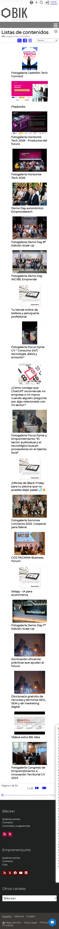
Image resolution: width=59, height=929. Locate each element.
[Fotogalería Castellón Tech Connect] (29, 69)
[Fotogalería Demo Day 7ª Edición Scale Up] (29, 621)
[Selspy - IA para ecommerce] (29, 588)
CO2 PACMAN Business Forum (27, 559)
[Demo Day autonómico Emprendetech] (29, 204)
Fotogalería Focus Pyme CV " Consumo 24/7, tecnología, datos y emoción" (28, 352)
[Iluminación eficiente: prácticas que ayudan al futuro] (29, 655)
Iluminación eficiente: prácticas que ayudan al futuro (27, 662)
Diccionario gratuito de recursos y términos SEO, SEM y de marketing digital (28, 701)
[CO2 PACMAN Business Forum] (29, 554)
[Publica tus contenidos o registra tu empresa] (36, 2)
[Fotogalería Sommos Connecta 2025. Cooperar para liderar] (29, 516)
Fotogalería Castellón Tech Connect (29, 74)
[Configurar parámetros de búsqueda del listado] (56, 31)
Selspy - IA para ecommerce (21, 593)
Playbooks (18, 106)
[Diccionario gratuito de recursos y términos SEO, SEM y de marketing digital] (29, 693)
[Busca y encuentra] (41, 2)
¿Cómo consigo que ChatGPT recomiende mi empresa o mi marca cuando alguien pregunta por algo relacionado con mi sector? (29, 396)
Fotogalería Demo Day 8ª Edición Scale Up (28, 243)
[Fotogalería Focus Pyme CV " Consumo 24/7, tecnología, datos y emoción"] (29, 343)
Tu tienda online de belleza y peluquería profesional (25, 313)
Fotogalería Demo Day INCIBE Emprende (26, 277)
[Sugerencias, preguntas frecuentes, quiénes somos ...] (31, 2)
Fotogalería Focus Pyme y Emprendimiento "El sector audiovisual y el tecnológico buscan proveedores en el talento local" (29, 444)
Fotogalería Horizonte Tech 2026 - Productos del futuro (29, 140)
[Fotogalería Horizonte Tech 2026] (29, 171)
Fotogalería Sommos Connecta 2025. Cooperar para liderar (28, 524)
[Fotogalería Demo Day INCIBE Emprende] (29, 272)
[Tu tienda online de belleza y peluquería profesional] (29, 306)
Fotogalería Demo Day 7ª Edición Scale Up (28, 626)
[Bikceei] (14, 20)
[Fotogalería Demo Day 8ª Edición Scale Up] (29, 238)
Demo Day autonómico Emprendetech (27, 209)
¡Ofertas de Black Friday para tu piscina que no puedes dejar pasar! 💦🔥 (28, 486)
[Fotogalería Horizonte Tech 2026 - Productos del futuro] (29, 133)
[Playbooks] (29, 100)
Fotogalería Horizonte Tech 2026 (26, 176)
